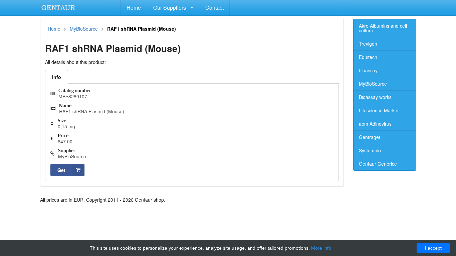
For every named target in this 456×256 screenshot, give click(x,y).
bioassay (368, 70)
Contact (214, 7)
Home (134, 7)
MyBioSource (84, 28)
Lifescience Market (379, 110)
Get (61, 170)
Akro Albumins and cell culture (383, 28)
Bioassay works (375, 97)
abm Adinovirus (375, 123)
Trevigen (368, 43)
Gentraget (369, 137)
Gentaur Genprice (378, 163)
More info (321, 248)
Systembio (370, 150)
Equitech (368, 57)
